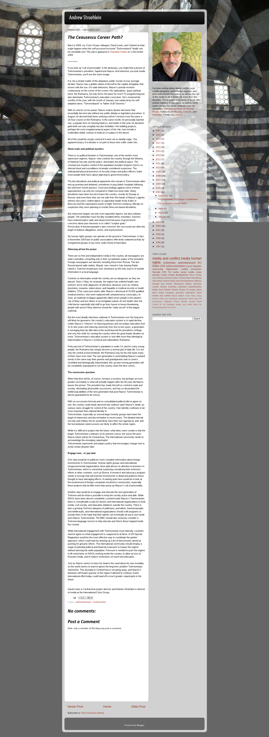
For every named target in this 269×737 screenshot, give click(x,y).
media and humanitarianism (182, 281)
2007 (158, 180)
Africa (191, 275)
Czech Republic (193, 266)
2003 (158, 222)
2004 (158, 192)
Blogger (140, 725)
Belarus (174, 296)
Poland (175, 290)
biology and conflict (184, 304)
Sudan (175, 278)
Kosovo (169, 284)
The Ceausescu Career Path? (172, 203)
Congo (198, 296)
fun (200, 304)
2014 (158, 151)
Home (107, 706)
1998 (158, 242)
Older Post (138, 706)
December (163, 196)
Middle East (157, 290)
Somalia (156, 272)
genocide (180, 293)
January (162, 217)
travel (199, 293)
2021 (158, 135)
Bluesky (178, 112)
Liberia (190, 299)
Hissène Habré (158, 299)
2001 (158, 230)
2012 (158, 159)
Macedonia (179, 284)
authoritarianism (83, 602)
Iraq (162, 284)
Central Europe (159, 287)
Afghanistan (172, 269)
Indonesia (182, 287)
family (195, 304)
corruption (169, 293)
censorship (157, 269)
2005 (158, 188)
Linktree (178, 115)
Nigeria (188, 284)
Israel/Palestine (194, 287)
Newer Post (75, 706)
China (193, 296)
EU (199, 262)
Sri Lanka (173, 272)
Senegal (192, 301)
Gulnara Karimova (164, 278)
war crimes (171, 307)
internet (166, 281)
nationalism (190, 293)
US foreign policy (193, 290)
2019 (158, 139)
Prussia (176, 301)
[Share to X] (85, 597)
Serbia (199, 301)
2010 (158, 167)
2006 (158, 184)
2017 (158, 143)
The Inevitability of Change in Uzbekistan (178, 199)
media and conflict (166, 258)
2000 (158, 234)
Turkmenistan (99, 602)
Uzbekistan (169, 262)
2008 (158, 176)
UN (164, 304)
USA (162, 266)
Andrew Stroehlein (85, 17)
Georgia (155, 284)
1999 (158, 238)
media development (178, 275)
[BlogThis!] (82, 597)
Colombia (172, 287)
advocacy (197, 284)
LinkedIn (187, 112)
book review (158, 293)
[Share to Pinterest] (91, 597)
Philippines (168, 301)
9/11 (164, 272)
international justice (159, 307)
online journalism (175, 266)
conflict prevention (191, 269)
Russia (182, 290)
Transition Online (118, 52)
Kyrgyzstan (183, 299)
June (161, 208)
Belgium (181, 296)
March (161, 213)
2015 (158, 147)
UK (160, 304)
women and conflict (161, 296)
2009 (158, 172)
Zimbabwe (171, 304)
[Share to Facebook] (88, 597)
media (185, 258)
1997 (158, 246)
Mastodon (157, 115)
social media (187, 272)
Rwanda (184, 301)
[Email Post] (74, 597)
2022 (158, 130)
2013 (158, 155)
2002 (158, 226)
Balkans (198, 281)
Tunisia (155, 304)
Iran (166, 299)
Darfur (155, 266)
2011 (158, 163)
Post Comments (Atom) (92, 713)
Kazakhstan (173, 299)
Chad (188, 296)
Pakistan (167, 290)
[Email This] (79, 597)
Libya (196, 299)
